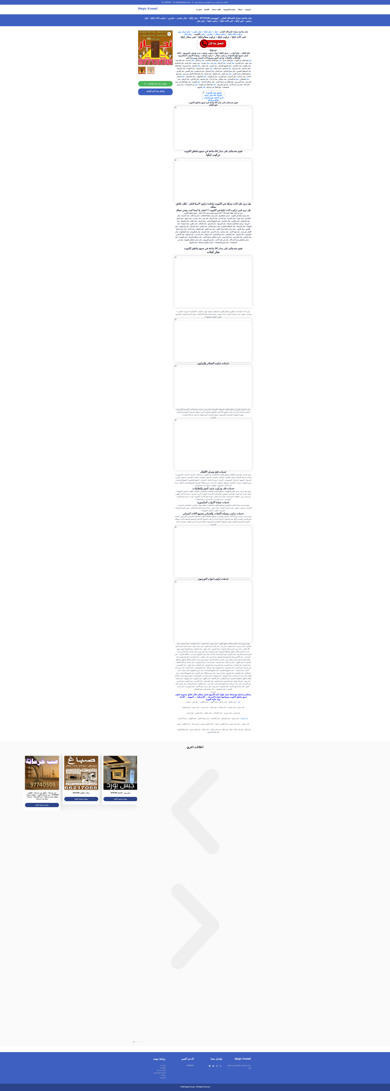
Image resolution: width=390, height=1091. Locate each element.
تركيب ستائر (220, 34)
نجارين (210, 34)
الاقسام (206, 9)
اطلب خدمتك (216, 9)
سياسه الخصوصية (229, 9)
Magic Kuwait (148, 8)
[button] (169, 34)
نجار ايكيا (208, 32)
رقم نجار (188, 34)
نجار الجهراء (244, 718)
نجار (216, 32)
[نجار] (213, 180)
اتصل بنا (199, 9)
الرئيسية (248, 9)
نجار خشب (197, 32)
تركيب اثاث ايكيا (235, 34)
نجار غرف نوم (184, 32)
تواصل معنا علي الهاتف (155, 91)
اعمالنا (240, 9)
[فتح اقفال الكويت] (213, 128)
